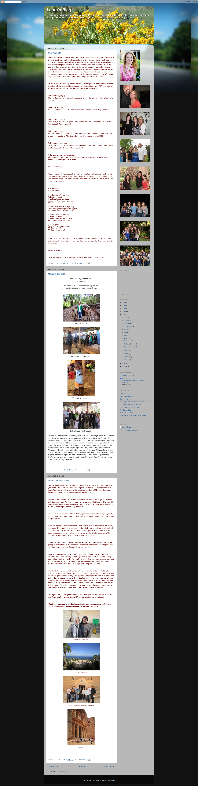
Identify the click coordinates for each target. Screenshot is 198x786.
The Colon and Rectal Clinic (130, 407)
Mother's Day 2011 (56, 274)
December (128, 317)
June (126, 335)
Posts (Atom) (62, 771)
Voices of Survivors (126, 413)
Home (82, 766)
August (126, 329)
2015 (124, 302)
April (126, 351)
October (127, 323)
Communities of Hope (130, 375)
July (125, 332)
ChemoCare (124, 393)
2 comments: (80, 470)
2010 (124, 363)
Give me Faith (54, 53)
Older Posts (108, 766)
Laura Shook (127, 427)
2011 (124, 314)
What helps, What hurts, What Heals (133, 415)
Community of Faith (127, 396)
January (127, 360)
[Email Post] (88, 263)
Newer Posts (54, 766)
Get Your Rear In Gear (128, 399)
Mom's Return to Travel (58, 481)
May (126, 338)
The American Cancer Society (130, 404)
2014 (124, 305)
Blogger (112, 780)
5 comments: (80, 263)
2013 (124, 309)
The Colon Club (125, 410)
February (127, 357)
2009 (124, 366)
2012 (124, 311)
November (128, 320)
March (126, 354)
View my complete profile (129, 430)
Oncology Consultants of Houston (132, 402)
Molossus (126, 379)
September (128, 326)
